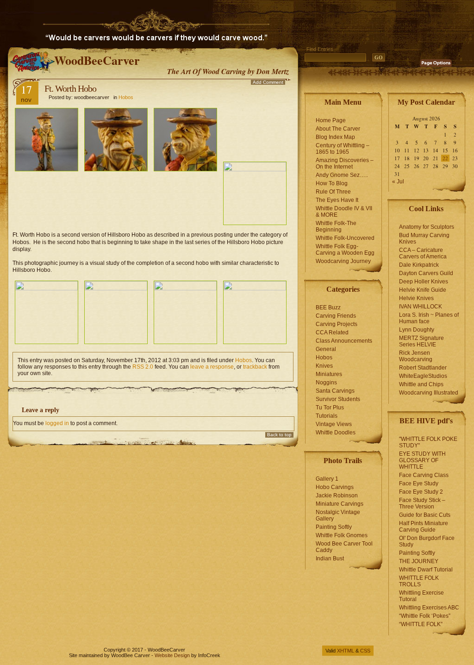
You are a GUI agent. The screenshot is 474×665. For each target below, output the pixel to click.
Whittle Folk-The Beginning (336, 226)
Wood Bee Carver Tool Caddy (344, 546)
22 (445, 158)
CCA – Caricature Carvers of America (423, 253)
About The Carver (338, 128)
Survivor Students (338, 399)
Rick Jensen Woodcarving (415, 356)
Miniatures (329, 374)
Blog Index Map (335, 137)
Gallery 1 (327, 479)
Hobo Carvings (335, 487)
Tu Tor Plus (330, 407)
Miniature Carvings (339, 504)
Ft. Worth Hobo (70, 88)
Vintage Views (334, 424)
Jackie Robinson (337, 495)
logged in (57, 423)
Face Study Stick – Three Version (422, 503)
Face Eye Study (418, 483)
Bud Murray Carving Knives (424, 238)
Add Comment (268, 82)
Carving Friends (336, 316)
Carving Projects (336, 324)
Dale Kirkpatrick (419, 265)
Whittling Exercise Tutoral (421, 596)
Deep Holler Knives (423, 281)
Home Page (331, 120)
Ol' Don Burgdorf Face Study (427, 541)
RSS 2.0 (142, 367)
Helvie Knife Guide (422, 290)
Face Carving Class (424, 475)
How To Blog (332, 183)
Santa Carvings (335, 391)
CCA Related (332, 332)
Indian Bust (330, 558)
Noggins (326, 382)
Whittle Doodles (336, 432)
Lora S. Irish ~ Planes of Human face (429, 318)
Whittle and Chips (421, 384)
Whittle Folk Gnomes (342, 535)
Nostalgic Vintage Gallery (338, 515)
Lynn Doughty (416, 329)
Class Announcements (344, 341)
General (326, 349)
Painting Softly (334, 527)
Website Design (172, 655)
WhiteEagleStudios (423, 376)
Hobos (125, 97)
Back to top (279, 434)
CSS (365, 650)
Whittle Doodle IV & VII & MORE (344, 211)
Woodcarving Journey (343, 261)
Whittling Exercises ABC (429, 607)
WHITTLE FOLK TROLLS (419, 581)
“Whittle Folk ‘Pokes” (424, 616)
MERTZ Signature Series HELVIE (421, 341)
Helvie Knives (416, 298)
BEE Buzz (328, 307)
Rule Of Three (333, 191)
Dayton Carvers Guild (426, 273)
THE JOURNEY (418, 561)
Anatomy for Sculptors (426, 227)
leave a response (212, 367)
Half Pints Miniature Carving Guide (423, 526)
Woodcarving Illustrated (428, 392)
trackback (255, 367)
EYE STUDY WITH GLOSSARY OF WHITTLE (422, 460)
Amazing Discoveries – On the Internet (345, 163)
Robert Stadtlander (423, 367)
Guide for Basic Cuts (424, 515)
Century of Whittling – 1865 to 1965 (342, 148)
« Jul (398, 181)
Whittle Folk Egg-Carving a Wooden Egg (345, 249)
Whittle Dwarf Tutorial (426, 569)
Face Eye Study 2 (421, 492)
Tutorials (326, 416)
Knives (324, 366)
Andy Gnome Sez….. (342, 175)
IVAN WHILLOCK (420, 306)
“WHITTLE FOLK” (421, 624)
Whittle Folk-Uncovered (345, 238)
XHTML (345, 650)
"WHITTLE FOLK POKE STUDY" (428, 442)
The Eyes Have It (337, 200)
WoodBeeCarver (97, 60)
